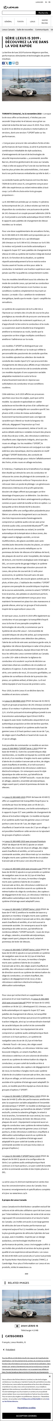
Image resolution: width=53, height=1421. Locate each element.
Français (6, 1342)
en (46, 2)
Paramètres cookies (26, 1407)
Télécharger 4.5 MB (29, 1330)
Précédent (10, 1349)
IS (25, 1342)
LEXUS (32, 21)
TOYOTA (20, 21)
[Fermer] (50, 1376)
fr (49, 2)
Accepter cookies (26, 1415)
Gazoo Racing (45, 21)
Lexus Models (17, 1342)
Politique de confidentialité (30, 1399)
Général (8, 21)
